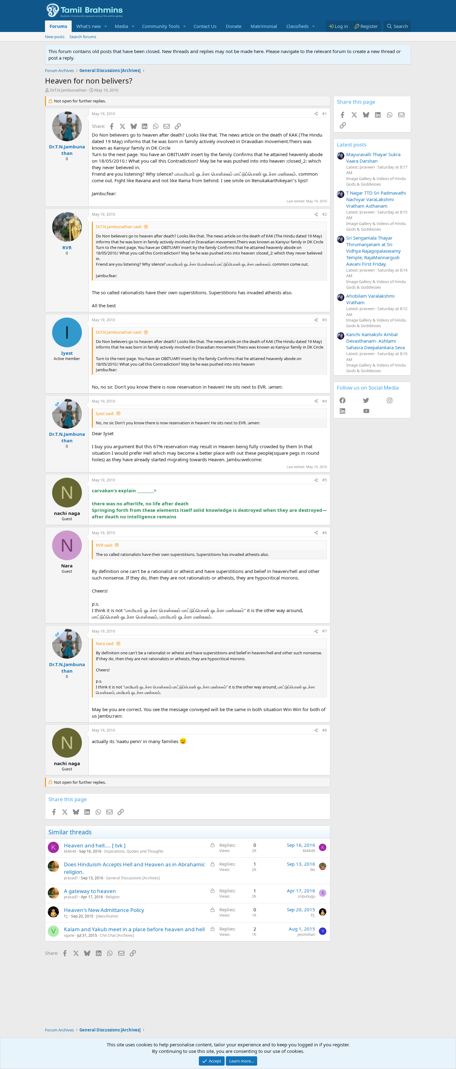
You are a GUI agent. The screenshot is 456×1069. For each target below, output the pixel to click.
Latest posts (351, 144)
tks (312, 869)
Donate (233, 26)
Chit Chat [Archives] (117, 935)
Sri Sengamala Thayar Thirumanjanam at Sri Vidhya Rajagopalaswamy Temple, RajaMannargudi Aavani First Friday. (373, 251)
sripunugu (306, 896)
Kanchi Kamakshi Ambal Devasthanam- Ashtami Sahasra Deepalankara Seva (375, 340)
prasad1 (71, 878)
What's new (88, 26)
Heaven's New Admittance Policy (104, 909)
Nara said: (105, 643)
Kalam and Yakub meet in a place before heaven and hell (134, 929)
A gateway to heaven (90, 891)
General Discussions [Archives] (133, 878)
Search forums (82, 36)
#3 (324, 320)
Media (121, 26)
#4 (324, 401)
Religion (112, 897)
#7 (324, 631)
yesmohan (306, 934)
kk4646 (70, 851)
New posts (55, 36)
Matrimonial (264, 26)
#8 (324, 730)
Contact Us (205, 26)
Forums (58, 26)
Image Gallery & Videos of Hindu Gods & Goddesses (376, 181)
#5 (324, 480)
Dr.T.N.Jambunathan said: (119, 226)
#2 (324, 214)
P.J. (66, 916)
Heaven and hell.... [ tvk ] (95, 845)
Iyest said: (105, 413)
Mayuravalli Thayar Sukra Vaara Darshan (373, 157)
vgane (69, 935)
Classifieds (297, 26)
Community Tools (161, 26)
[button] (105, 26)
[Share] (316, 114)
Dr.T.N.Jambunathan (68, 90)
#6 (324, 532)
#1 (324, 113)
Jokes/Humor (107, 916)
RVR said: (104, 545)
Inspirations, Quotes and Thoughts (133, 851)
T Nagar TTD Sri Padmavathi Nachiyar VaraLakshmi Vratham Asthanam (376, 199)
